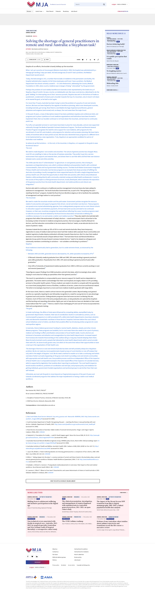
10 (46, 303)
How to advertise (79, 554)
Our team (55, 554)
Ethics (109, 38)
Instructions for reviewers (81, 552)
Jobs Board (74, 11)
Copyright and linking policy (83, 565)
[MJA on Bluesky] (32, 556)
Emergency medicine (112, 65)
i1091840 (47, 454)
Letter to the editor (45, 497)
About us (54, 549)
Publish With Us (123, 11)
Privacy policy (55, 565)
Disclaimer (63, 565)
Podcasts (58, 11)
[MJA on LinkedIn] (37, 556)
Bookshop (66, 11)
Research (76, 497)
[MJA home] (33, 550)
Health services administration (116, 50)
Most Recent (49, 11)
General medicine (30, 32)
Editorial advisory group (59, 557)
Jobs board (77, 560)
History (54, 560)
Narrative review (113, 517)
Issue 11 (35, 36)
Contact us (55, 552)
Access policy (77, 557)
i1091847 (50, 473)
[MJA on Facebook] (28, 556)
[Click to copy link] (98, 59)
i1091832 (42, 432)
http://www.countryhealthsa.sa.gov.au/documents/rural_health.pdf (75, 424)
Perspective (77, 517)
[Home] (46, 4)
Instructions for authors (81, 549)
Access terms (71, 565)
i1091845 (56, 467)
